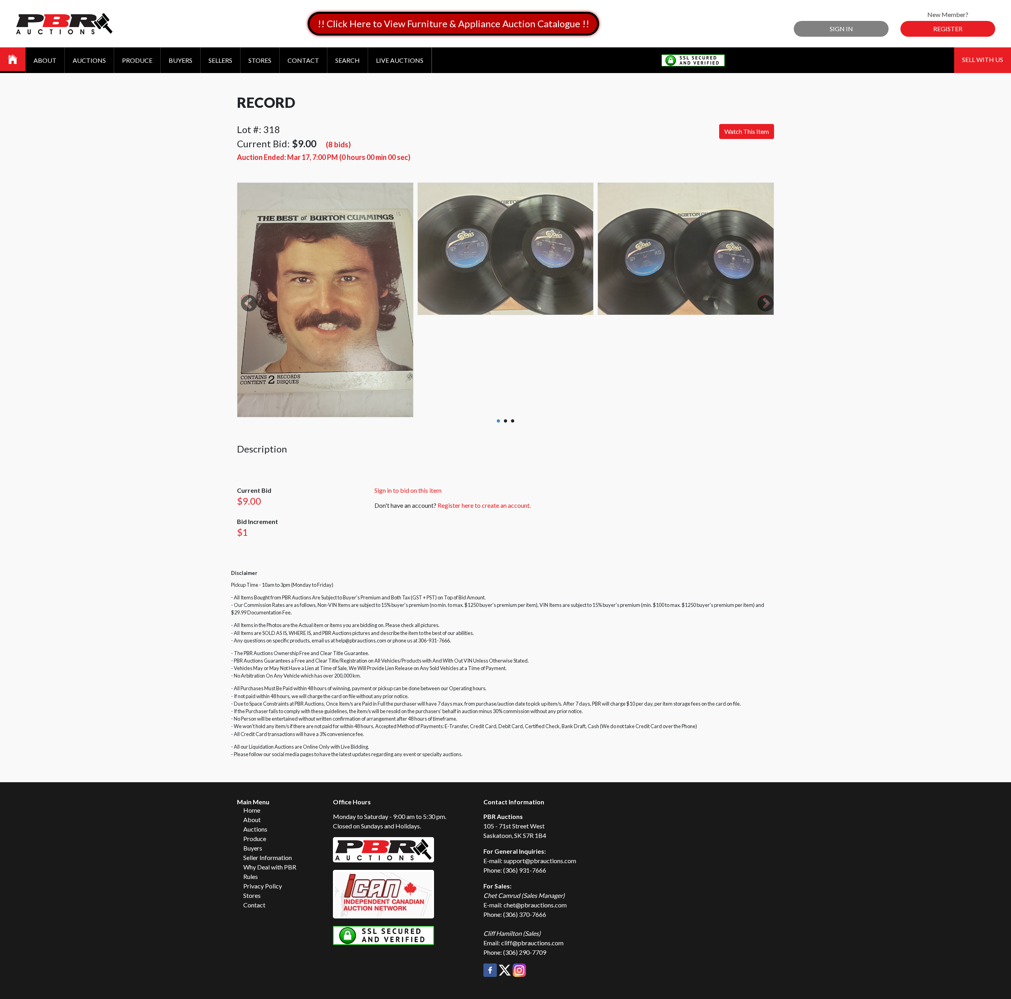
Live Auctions (399, 60)
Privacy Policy (262, 886)
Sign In (841, 28)
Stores (259, 60)
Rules (250, 876)
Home (251, 810)
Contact (303, 60)
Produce (137, 60)
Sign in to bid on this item (408, 490)
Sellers (220, 60)
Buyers (180, 60)
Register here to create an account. (484, 505)
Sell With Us (982, 59)
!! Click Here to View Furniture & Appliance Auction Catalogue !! (453, 23)
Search (347, 60)
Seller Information (267, 857)
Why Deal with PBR (269, 867)
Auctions (89, 60)
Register (947, 28)
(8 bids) (338, 144)
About (45, 60)
